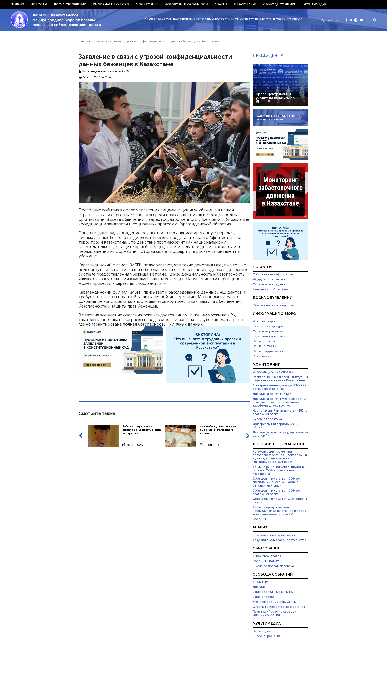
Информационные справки (273, 372)
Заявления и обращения (271, 289)
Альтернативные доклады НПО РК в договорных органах (280, 387)
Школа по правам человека (273, 566)
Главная (17, 4)
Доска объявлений (70, 4)
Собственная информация (273, 274)
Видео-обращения (267, 636)
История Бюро (264, 321)
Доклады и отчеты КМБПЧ (272, 394)
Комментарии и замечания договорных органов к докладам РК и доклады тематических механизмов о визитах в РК (280, 457)
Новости (39, 4)
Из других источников (269, 279)
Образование (245, 4)
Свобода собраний (279, 4)
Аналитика (261, 582)
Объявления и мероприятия (273, 305)
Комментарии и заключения (274, 535)
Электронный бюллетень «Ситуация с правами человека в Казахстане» (280, 378)
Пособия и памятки (267, 561)
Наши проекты (264, 341)
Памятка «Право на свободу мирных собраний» (274, 613)
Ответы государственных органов (279, 607)
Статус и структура (268, 326)
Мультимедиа (315, 4)
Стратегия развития (268, 331)
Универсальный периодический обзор (276, 425)
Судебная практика (267, 419)
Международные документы (274, 602)
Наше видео (262, 631)
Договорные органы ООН (186, 4)
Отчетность (262, 356)
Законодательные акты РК (273, 592)
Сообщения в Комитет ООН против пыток (280, 500)
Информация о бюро (111, 4)
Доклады (259, 587)
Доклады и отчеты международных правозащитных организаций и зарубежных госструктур (280, 402)
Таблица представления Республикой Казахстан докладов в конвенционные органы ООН (280, 510)
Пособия (259, 519)
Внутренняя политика (269, 336)
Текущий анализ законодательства (279, 540)
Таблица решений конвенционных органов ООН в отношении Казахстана (279, 470)
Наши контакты (265, 346)
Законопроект (264, 597)
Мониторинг (147, 4)
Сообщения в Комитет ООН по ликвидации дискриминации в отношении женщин (276, 482)
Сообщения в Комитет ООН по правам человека (276, 492)
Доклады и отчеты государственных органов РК (280, 433)
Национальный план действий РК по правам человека (280, 412)
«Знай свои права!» (267, 556)
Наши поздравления (268, 351)
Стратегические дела (269, 284)
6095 (86, 77)
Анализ (221, 4)
